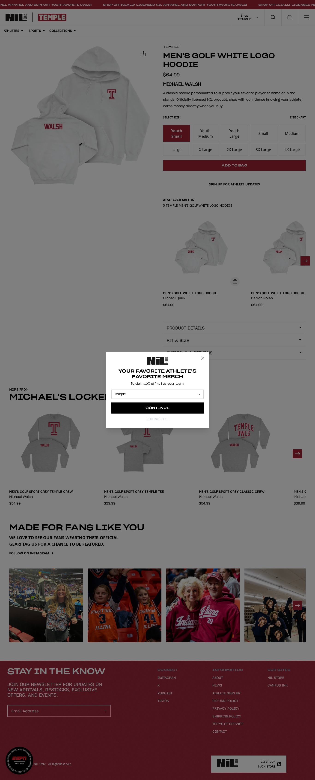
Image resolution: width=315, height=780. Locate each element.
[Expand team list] (199, 394)
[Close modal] (202, 358)
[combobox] (155, 394)
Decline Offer (157, 419)
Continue (158, 408)
